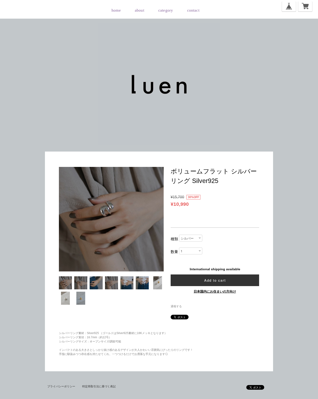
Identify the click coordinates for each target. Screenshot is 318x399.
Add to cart (215, 280)
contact (193, 10)
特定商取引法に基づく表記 (99, 386)
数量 (174, 252)
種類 (174, 239)
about (139, 10)
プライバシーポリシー (61, 386)
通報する (176, 306)
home (116, 10)
